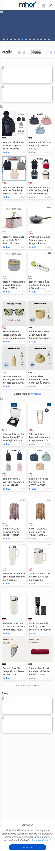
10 (37, 39)
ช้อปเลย (6, 152)
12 (45, 39)
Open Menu (3, 5)
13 (49, 39)
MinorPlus (36, 393)
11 (41, 39)
